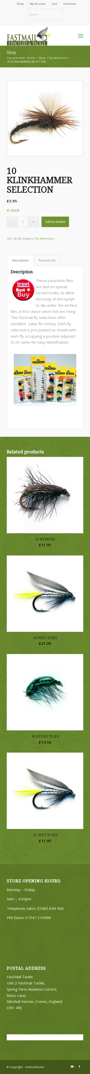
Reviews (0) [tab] (47, 260)
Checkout (69, 3)
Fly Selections (44, 238)
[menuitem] (20, 3)
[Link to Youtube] (72, 1066)
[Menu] (80, 36)
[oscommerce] (37, 36)
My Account (38, 3)
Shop (20, 3)
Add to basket (55, 222)
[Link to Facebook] (79, 1066)
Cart (54, 3)
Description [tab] (20, 260)
